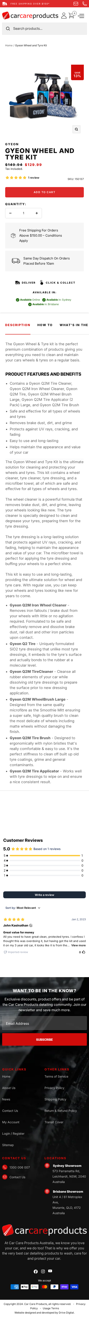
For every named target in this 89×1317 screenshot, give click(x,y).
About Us (8, 1088)
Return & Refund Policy (60, 1110)
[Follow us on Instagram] (43, 1271)
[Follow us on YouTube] (50, 1271)
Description (17, 325)
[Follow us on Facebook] (36, 1272)
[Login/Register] (64, 15)
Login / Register (13, 1133)
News (6, 1099)
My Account (10, 1122)
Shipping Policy (55, 1099)
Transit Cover (53, 1122)
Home (9, 45)
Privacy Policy (54, 1088)
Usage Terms (51, 1308)
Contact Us (10, 1110)
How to (45, 325)
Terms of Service (56, 1076)
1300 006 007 (20, 1167)
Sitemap (8, 1145)
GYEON (12, 144)
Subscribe (44, 1039)
